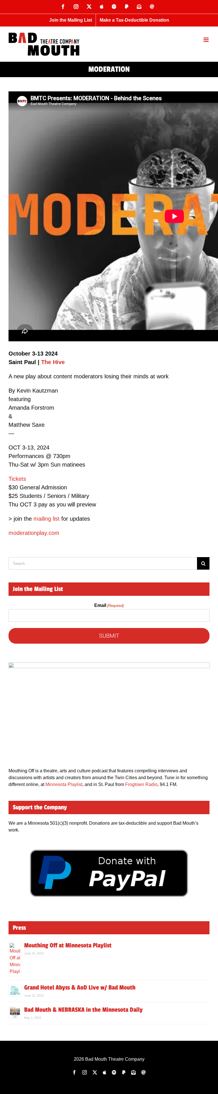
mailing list (46, 519)
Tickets (17, 479)
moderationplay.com (34, 533)
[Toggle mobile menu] (206, 40)
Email (109, 605)
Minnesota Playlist (63, 784)
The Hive (53, 362)
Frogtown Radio (141, 784)
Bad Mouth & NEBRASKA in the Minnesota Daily (83, 1009)
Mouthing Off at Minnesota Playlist (68, 945)
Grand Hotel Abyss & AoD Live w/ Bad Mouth (79, 987)
